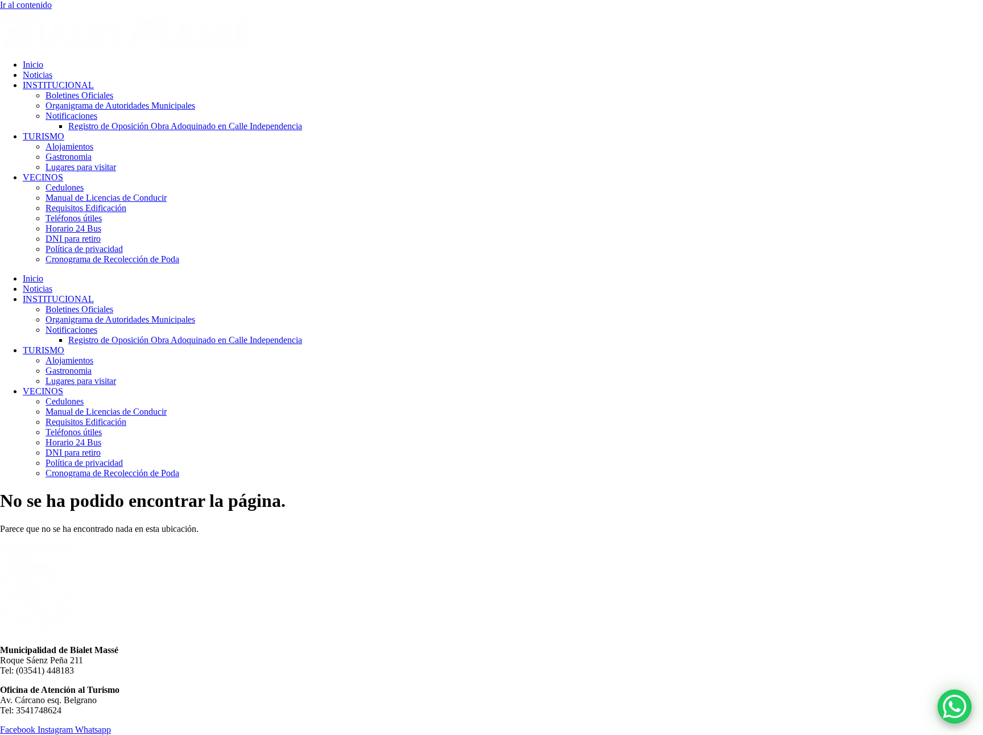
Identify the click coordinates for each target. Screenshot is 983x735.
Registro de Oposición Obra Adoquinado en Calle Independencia (185, 126)
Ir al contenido (26, 5)
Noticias (37, 75)
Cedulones (65, 187)
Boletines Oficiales (79, 95)
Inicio (33, 64)
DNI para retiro (73, 238)
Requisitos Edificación (86, 208)
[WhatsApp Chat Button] (954, 706)
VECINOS (43, 177)
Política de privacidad (84, 249)
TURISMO (43, 136)
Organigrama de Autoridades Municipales (120, 105)
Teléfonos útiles (74, 218)
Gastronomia (69, 157)
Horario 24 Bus (73, 228)
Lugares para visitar (81, 167)
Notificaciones (71, 116)
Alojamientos (69, 146)
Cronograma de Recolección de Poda (112, 259)
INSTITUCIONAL (58, 85)
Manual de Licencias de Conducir (106, 198)
